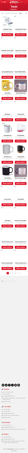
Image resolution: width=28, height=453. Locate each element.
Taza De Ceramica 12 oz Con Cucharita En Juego (21, 242)
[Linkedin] (18, 385)
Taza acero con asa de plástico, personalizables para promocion (21, 50)
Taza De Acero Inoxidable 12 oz (21, 220)
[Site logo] (14, 2)
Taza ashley (7, 93)
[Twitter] (6, 385)
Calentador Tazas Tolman (7, 50)
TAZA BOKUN (20, 156)
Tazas (5, 32)
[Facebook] (3, 385)
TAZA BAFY (7, 114)
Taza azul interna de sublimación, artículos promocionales (20, 93)
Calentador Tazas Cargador (7, 29)
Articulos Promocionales (11, 13)
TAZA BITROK (20, 135)
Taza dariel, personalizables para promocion (7, 220)
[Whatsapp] (12, 385)
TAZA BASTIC (20, 114)
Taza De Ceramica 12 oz (7, 242)
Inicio (2, 13)
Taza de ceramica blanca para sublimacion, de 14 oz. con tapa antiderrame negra (7, 263)
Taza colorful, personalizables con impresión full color (7, 178)
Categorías (13, 9)
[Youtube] (15, 385)
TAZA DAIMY (20, 199)
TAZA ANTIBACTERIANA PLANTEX (20, 72)
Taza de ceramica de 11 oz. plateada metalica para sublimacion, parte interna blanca (20, 263)
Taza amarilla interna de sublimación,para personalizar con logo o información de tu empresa (7, 72)
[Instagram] (9, 385)
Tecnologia (9, 32)
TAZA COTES (7, 199)
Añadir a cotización (7, 34)
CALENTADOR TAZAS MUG (20, 29)
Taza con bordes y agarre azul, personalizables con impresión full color (21, 178)
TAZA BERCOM (7, 135)
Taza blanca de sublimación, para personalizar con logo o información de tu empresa (7, 156)
